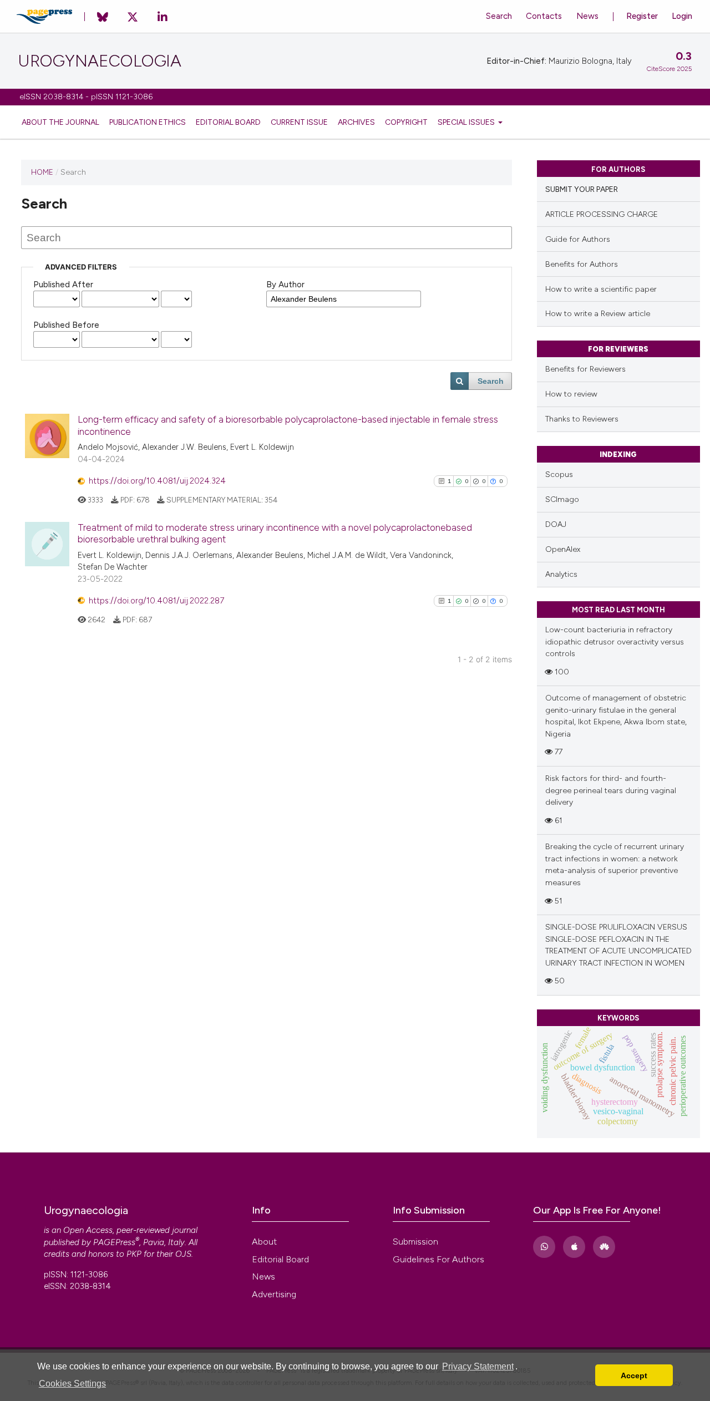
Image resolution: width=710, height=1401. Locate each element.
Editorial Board (228, 122)
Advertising (274, 1294)
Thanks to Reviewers (581, 419)
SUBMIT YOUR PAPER (581, 189)
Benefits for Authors (581, 264)
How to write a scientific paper (601, 289)
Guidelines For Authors (438, 1259)
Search (499, 16)
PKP (133, 1254)
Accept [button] (634, 1375)
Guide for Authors (577, 239)
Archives (356, 122)
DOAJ (555, 524)
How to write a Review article (597, 313)
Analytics (561, 574)
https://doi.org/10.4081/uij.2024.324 (157, 481)
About (264, 1241)
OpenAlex (562, 549)
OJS (183, 1254)
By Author (285, 285)
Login (682, 16)
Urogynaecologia (99, 61)
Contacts (544, 16)
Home (42, 171)
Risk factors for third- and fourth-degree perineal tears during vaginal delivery (610, 790)
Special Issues (467, 122)
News (587, 16)
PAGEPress (114, 1242)
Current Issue (299, 122)
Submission (415, 1241)
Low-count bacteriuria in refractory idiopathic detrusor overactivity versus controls (614, 641)
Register (642, 16)
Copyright (406, 122)
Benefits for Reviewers (585, 369)
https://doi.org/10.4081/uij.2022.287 (156, 601)
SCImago (562, 499)
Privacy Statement (478, 1366)
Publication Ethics (147, 122)
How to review (571, 394)
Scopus (559, 474)
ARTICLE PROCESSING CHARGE (601, 214)
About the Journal (60, 122)
